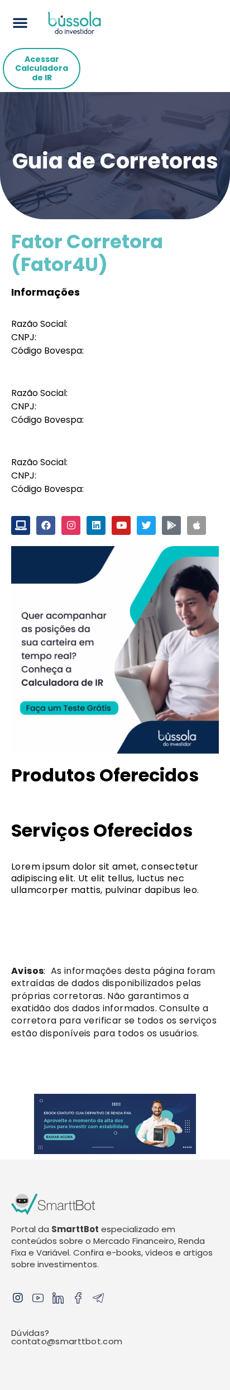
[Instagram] (17, 1298)
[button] (20, 22)
